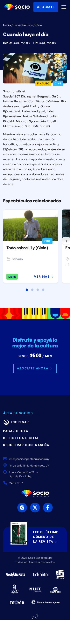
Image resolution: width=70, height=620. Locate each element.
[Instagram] (22, 507)
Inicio (7, 25)
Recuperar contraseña (26, 445)
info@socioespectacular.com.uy (29, 459)
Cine (38, 25)
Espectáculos (23, 25)
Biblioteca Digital (21, 438)
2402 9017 (16, 483)
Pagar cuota (15, 431)
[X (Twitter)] (35, 507)
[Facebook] (48, 507)
